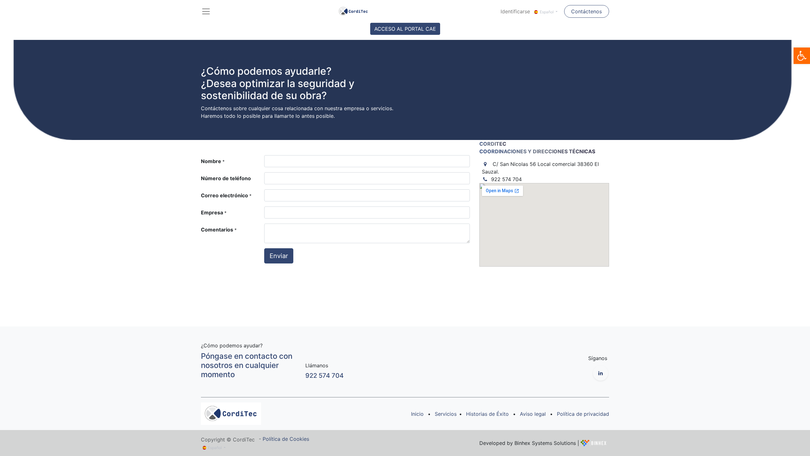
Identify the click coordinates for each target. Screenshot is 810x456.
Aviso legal (533, 414)
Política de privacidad (583, 414)
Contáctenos (586, 11)
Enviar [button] (279, 256)
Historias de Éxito (487, 414)
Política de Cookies (286, 439)
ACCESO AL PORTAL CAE (405, 29)
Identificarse (515, 11)
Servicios (446, 414)
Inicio (417, 414)
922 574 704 (324, 375)
